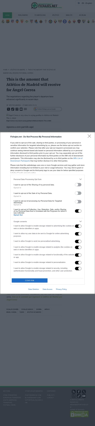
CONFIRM (29, 280)
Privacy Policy (61, 289)
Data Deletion (33, 289)
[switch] (78, 184)
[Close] (90, 137)
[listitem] (47, 179)
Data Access (47, 289)
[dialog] (47, 213)
